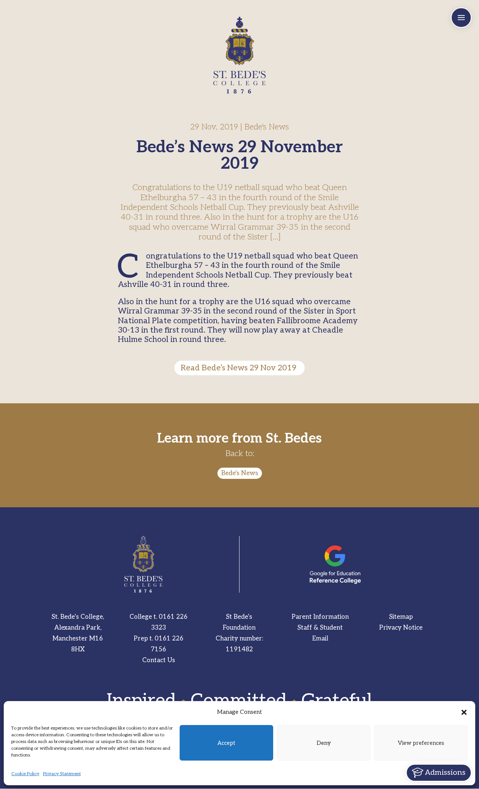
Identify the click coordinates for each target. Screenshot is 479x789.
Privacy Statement (62, 774)
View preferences (421, 743)
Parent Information (320, 617)
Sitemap (401, 617)
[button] (464, 712)
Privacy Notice (400, 627)
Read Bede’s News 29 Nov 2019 (239, 368)
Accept (226, 743)
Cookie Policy (25, 774)
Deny (324, 743)
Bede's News (239, 473)
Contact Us (158, 660)
